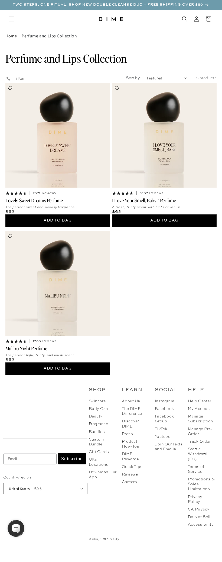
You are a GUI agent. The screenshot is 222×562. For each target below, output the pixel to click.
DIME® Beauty (109, 539)
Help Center (199, 401)
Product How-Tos (130, 444)
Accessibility (201, 524)
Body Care (99, 409)
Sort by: (133, 78)
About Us (131, 401)
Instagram (164, 401)
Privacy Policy (195, 499)
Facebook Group (164, 419)
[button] (11, 19)
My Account (199, 409)
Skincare (97, 401)
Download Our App (103, 474)
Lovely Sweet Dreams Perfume (34, 200)
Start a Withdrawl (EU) (197, 454)
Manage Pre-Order (200, 431)
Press (127, 434)
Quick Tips (132, 467)
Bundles (97, 432)
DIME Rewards (130, 456)
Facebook (164, 409)
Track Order (199, 442)
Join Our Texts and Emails (169, 446)
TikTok (161, 429)
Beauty (96, 416)
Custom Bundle (96, 442)
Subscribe (72, 459)
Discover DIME (130, 423)
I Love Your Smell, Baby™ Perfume (144, 200)
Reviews (130, 474)
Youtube (162, 437)
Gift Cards (99, 452)
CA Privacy (199, 509)
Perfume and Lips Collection (49, 36)
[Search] (185, 19)
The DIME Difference (132, 411)
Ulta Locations (98, 462)
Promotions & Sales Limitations (201, 484)
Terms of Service (196, 469)
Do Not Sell (199, 517)
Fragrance (98, 424)
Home (11, 36)
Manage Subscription (200, 419)
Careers (129, 482)
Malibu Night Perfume (26, 348)
